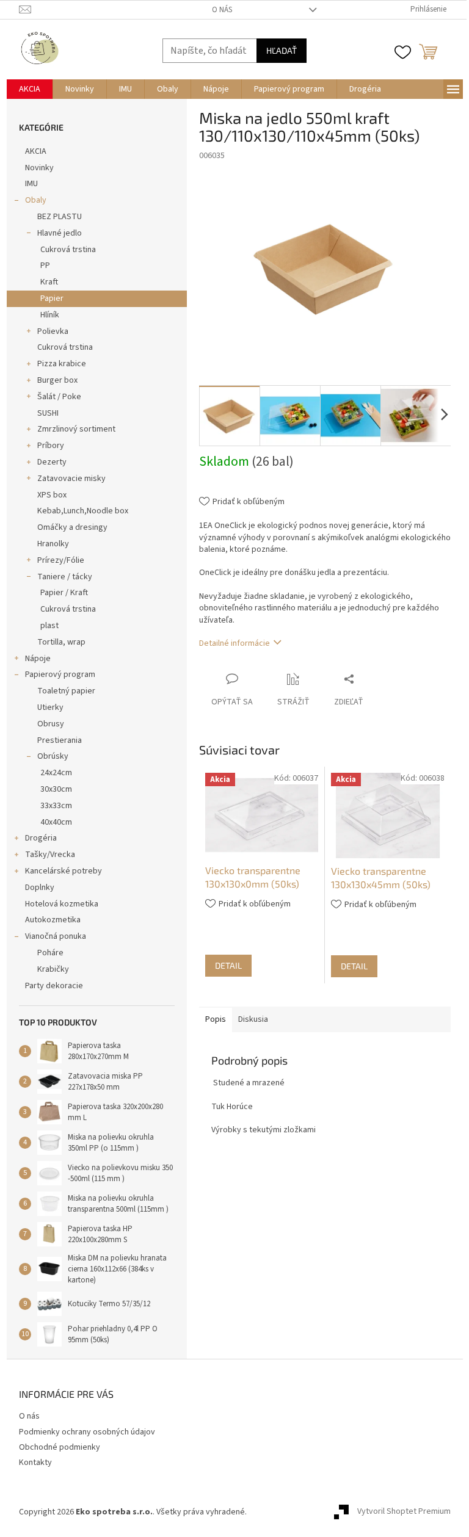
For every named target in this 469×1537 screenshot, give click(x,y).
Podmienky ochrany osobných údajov (87, 1432)
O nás (222, 9)
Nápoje (38, 659)
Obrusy (50, 724)
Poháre (50, 953)
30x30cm (56, 789)
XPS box (52, 495)
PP (45, 265)
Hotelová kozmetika (61, 904)
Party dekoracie (54, 986)
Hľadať (281, 50)
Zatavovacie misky (71, 478)
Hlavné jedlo (59, 233)
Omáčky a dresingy (72, 527)
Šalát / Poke (59, 397)
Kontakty (35, 1462)
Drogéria (41, 838)
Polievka (52, 331)
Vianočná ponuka (55, 936)
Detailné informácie (234, 643)
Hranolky (53, 544)
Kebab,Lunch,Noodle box (82, 511)
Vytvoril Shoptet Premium (404, 1512)
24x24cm (56, 773)
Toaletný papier (66, 691)
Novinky (39, 168)
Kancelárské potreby (63, 871)
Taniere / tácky (64, 577)
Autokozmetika (53, 920)
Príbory (50, 445)
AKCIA (35, 151)
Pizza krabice (61, 364)
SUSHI (48, 413)
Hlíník (49, 315)
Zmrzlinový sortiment (76, 429)
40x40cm (56, 822)
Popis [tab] (215, 1019)
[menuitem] (30, 89)
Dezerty (52, 462)
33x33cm (56, 806)
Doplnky (39, 887)
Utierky (50, 707)
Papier (52, 298)
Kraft (49, 282)
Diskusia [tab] (253, 1019)
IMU (31, 184)
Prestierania (59, 740)
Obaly (35, 200)
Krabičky (53, 969)
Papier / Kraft (64, 593)
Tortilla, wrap (61, 642)
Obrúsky (52, 756)
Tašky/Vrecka (50, 854)
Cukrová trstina (68, 250)
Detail (228, 965)
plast (49, 626)
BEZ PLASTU (59, 217)
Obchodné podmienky (59, 1447)
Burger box (57, 380)
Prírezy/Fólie (60, 560)
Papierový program (60, 674)
